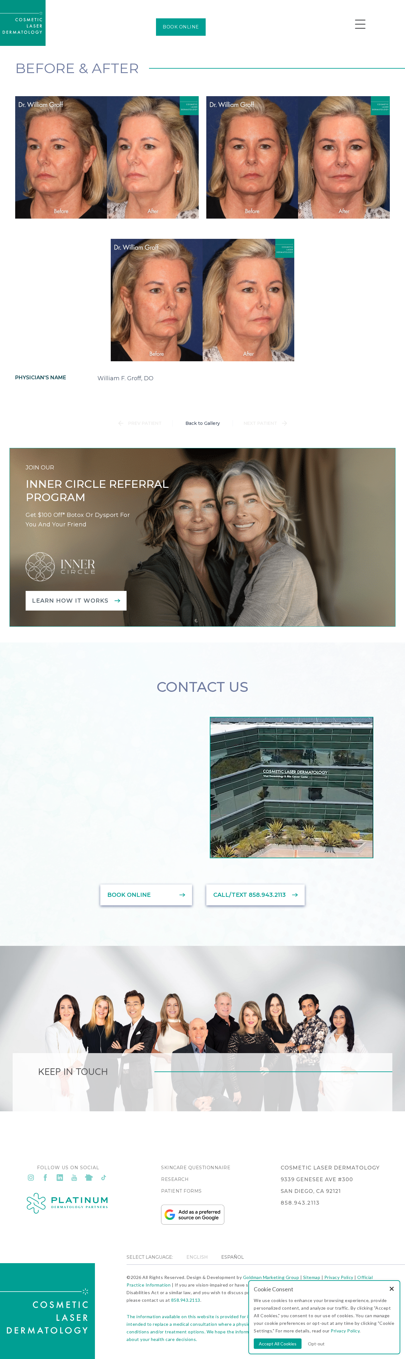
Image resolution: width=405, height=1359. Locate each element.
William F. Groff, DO (125, 378)
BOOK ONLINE (181, 27)
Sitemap (312, 1277)
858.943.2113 (185, 1300)
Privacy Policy (338, 1277)
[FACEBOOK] (45, 1177)
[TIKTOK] (103, 1177)
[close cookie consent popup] (392, 1289)
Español (232, 1257)
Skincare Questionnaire (195, 1167)
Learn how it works (70, 600)
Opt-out (316, 1343)
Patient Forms (181, 1191)
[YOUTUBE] (74, 1177)
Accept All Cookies (277, 1343)
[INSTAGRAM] (30, 1177)
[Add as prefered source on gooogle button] (192, 1223)
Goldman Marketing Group (271, 1277)
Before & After (77, 68)
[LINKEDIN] (59, 1177)
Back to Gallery (202, 423)
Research (175, 1179)
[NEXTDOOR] (89, 1177)
